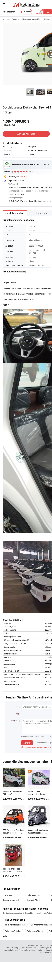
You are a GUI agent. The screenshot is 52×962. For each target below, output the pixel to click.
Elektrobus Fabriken (13, 931)
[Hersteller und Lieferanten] (26, 4)
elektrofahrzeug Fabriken (15, 925)
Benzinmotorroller (10, 900)
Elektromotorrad (34, 895)
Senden (27, 742)
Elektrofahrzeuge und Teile (31, 19)
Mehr (5, 936)
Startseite (6, 19)
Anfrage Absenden (26, 134)
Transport (15, 19)
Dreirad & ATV (32, 900)
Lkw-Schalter (8, 895)
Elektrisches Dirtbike (35, 931)
